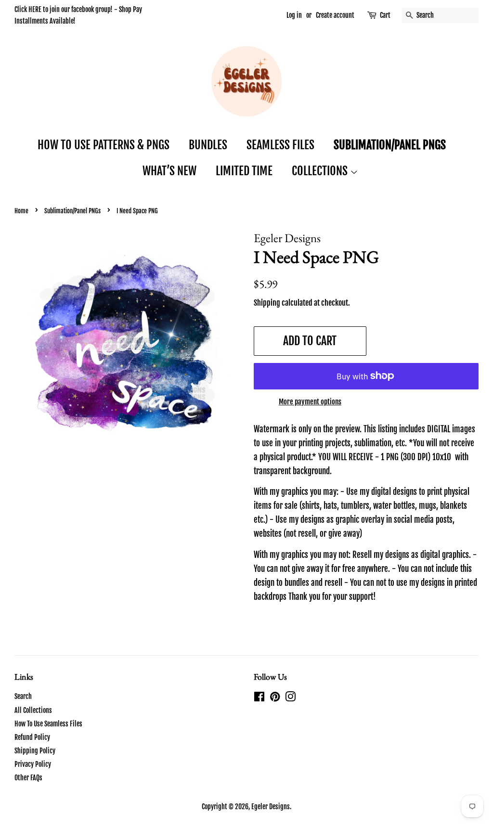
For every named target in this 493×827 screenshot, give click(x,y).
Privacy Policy (32, 764)
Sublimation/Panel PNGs (390, 145)
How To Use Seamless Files (48, 723)
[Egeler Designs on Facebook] (259, 698)
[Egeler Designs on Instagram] (290, 698)
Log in (294, 15)
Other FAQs (28, 777)
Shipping (267, 303)
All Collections (33, 710)
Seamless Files (280, 145)
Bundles (208, 145)
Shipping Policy (34, 750)
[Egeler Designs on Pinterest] (275, 698)
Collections (321, 171)
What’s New (169, 171)
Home (21, 211)
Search (23, 696)
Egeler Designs (270, 806)
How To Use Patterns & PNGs (103, 145)
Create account (335, 15)
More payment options (310, 401)
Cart (385, 15)
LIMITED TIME (244, 171)
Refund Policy (32, 737)
